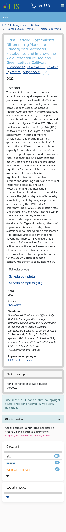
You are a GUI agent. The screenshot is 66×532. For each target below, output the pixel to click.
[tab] (49, 283)
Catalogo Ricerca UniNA (24, 25)
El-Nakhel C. (36, 67)
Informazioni (15, 419)
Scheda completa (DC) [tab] (25, 283)
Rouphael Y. (31, 72)
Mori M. (15, 72)
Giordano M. (16, 67)
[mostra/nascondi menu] (62, 5)
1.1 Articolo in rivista (48, 29)
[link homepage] (11, 6)
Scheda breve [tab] (19, 269)
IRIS (4, 25)
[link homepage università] (41, 6)
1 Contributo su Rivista (19, 29)
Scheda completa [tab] (22, 276)
